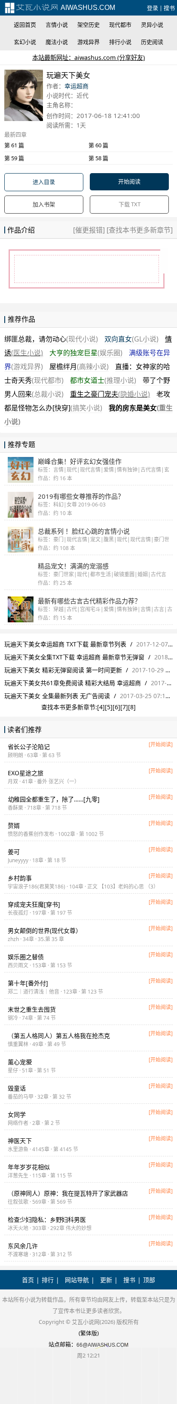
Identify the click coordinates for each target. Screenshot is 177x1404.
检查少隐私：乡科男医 (47, 1219)
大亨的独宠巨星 (85, 352)
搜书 (169, 8)
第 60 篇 (98, 145)
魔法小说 (57, 42)
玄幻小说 (25, 42)
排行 (48, 1280)
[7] (124, 707)
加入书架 (44, 204)
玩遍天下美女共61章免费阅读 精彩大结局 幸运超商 (72, 683)
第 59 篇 (14, 158)
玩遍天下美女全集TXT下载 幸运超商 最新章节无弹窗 (74, 657)
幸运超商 (76, 86)
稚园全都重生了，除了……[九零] (54, 799)
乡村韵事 (20, 878)
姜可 (14, 852)
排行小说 (120, 42)
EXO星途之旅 (25, 773)
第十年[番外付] (28, 983)
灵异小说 (152, 24)
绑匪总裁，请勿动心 (51, 339)
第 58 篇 (98, 158)
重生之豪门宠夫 (110, 394)
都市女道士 (103, 380)
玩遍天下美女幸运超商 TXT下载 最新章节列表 (65, 644)
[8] (132, 707)
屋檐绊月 (79, 366)
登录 (152, 8)
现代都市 (120, 24)
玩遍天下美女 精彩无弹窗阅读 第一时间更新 (63, 670)
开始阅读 (129, 181)
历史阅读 (152, 42)
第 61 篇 (14, 145)
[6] (116, 707)
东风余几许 (23, 1246)
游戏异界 (88, 42)
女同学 (17, 1114)
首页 (28, 1280)
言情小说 (57, 24)
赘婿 (14, 825)
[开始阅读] (161, 744)
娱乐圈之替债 (26, 957)
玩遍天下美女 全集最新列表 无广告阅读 (57, 696)
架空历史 (88, 24)
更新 (106, 1280)
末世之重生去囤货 (32, 1009)
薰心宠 (20, 1062)
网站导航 (77, 1280)
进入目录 (44, 182)
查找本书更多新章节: (69, 707)
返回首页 (25, 24)
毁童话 (17, 1088)
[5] (109, 707)
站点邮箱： (62, 1344)
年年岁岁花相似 (29, 1167)
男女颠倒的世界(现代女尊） (45, 930)
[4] (101, 707)
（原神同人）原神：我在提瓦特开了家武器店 (68, 1193)
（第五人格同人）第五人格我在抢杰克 (59, 1035)
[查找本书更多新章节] (139, 230)
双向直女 (131, 339)
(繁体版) (89, 1333)
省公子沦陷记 (29, 746)
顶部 (149, 1280)
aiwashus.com (87, 7)
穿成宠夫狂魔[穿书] (34, 904)
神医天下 (20, 1141)
